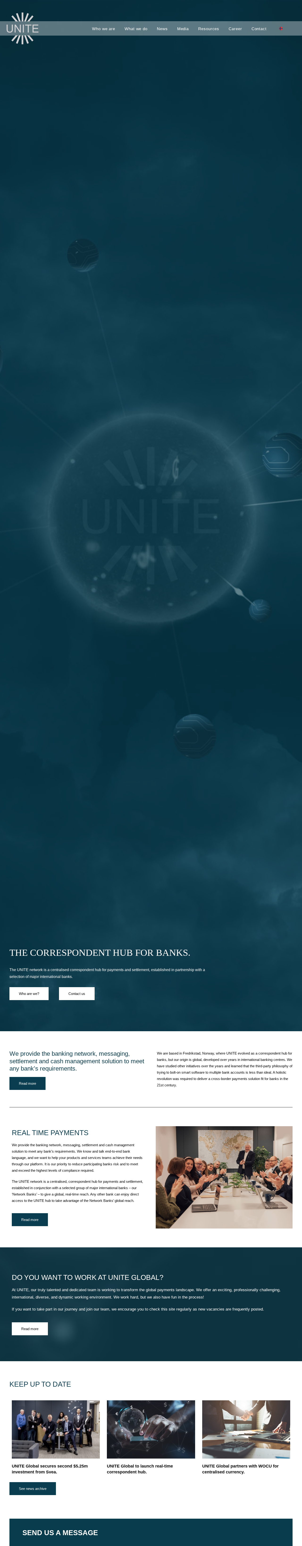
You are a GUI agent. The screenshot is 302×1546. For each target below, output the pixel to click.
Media (183, 29)
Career (235, 29)
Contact (259, 29)
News (162, 29)
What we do (136, 29)
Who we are (103, 29)
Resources (208, 29)
